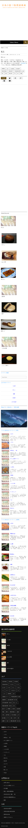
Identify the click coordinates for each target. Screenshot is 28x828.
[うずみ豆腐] (9, 342)
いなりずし (12, 684)
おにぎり (4, 687)
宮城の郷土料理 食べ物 (19, 71)
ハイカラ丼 (12, 483)
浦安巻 (3, 296)
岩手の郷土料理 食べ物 (6, 702)
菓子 (2, 73)
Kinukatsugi (5, 684)
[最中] (9, 307)
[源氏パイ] (8, 325)
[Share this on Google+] (21, 78)
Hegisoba (4, 681)
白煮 (5, 766)
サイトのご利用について (9, 785)
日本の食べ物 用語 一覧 (9, 794)
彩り (14, 705)
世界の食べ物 (7, 814)
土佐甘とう (12, 574)
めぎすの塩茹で (10, 668)
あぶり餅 (4, 262)
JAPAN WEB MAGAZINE (9, 811)
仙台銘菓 (12, 68)
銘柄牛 (3, 720)
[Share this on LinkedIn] (10, 81)
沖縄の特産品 (12, 711)
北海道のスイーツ (5, 696)
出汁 (14, 693)
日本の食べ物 (4, 54)
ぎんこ (14, 389)
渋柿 (3, 714)
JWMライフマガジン (8, 817)
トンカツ (4, 693)
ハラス (11, 442)
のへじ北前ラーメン (14, 458)
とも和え (12, 467)
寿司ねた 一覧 (13, 450)
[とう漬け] (3, 641)
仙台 (8, 68)
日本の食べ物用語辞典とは (9, 797)
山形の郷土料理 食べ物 (12, 699)
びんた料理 (9, 657)
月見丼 (14, 397)
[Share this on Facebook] (15, 78)
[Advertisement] (14, 23)
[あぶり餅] (9, 255)
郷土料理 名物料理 (7, 629)
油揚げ (18, 711)
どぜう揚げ (14, 401)
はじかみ (12, 615)
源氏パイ (3, 331)
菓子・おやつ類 (17, 54)
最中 (3, 313)
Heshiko (10, 681)
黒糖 (21, 73)
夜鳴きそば (12, 533)
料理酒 (9, 708)
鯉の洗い (12, 554)
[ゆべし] (9, 238)
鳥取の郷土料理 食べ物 (15, 720)
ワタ (11, 500)
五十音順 (6, 788)
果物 (3, 711)
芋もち (2, 227)
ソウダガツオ (13, 690)
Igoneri (16, 681)
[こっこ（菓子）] (9, 359)
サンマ (7, 690)
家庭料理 (4, 699)
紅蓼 (11, 564)
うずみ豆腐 (4, 348)
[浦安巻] (9, 290)
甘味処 (11, 475)
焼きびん (12, 508)
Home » (2, 47)
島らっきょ (15, 702)
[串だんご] (8, 273)
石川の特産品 (13, 714)
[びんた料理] (3, 658)
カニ (3, 690)
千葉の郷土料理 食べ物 (15, 696)
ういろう (17, 684)
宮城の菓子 (11, 71)
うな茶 (14, 386)
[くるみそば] (3, 652)
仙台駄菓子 (23, 63)
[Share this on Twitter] (9, 78)
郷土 (6, 73)
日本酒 (13, 708)
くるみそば (9, 651)
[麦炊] (3, 664)
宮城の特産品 (4, 71)
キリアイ (6, 763)
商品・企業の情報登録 (8, 791)
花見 (11, 717)
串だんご (3, 279)
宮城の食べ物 (12, 54)
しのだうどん (13, 595)
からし (13, 687)
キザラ (11, 434)
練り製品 (4, 717)
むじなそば (12, 584)
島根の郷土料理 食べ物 (6, 705)
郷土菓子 (10, 73)
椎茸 (7, 711)
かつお (9, 687)
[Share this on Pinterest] (4, 81)
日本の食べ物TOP (8, 808)
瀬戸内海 (7, 714)
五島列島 (9, 693)
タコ (18, 690)
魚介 (8, 720)
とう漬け (9, 639)
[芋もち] (8, 221)
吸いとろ (6, 769)
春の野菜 (18, 708)
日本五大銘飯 (13, 605)
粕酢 (14, 393)
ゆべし (3, 244)
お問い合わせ (7, 782)
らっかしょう (13, 491)
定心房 (5, 761)
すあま (5, 772)
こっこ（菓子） (5, 365)
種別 (5, 800)
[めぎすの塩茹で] (3, 670)
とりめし (18, 687)
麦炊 (8, 662)
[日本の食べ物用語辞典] (14, 6)
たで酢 (11, 543)
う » (5, 47)
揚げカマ (4, 708)
